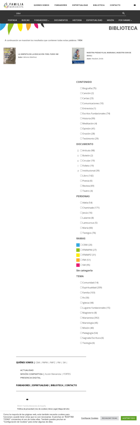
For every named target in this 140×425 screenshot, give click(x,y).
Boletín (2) (87, 155)
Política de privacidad (25, 409)
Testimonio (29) (90, 138)
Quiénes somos (24, 362)
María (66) (87, 227)
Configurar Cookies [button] (89, 418)
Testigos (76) (89, 232)
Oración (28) (88, 133)
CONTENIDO (84, 82)
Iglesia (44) (88, 302)
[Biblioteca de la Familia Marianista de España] (13, 5)
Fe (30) (85, 297)
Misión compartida (31, 374)
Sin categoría (84, 270)
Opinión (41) (88, 128)
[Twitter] (130, 5)
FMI (58, 362)
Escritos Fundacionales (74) (96, 113)
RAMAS (80, 238)
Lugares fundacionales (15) (96, 307)
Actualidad (26, 370)
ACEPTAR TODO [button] (128, 418)
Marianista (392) (90, 317)
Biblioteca (57, 385)
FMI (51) (86, 259)
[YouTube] (134, 5)
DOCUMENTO (84, 144)
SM (64, 362)
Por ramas (124, 20)
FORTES (67, 374)
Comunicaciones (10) (92, 103)
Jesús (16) (87, 212)
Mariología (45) (90, 322)
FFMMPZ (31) (89, 254)
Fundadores (40, 20)
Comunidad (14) (90, 282)
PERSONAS (83, 196)
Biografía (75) (89, 88)
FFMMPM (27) (89, 249)
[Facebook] (126, 5)
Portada (12, 20)
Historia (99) (88, 118)
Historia (77, 20)
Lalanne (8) (88, 217)
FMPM (45, 362)
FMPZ (52, 362)
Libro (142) (88, 175)
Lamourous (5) (89, 222)
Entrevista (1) (89, 108)
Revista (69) (88, 185)
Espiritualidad (94, 20)
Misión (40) (88, 327)
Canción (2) (88, 93)
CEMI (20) (87, 244)
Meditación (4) (89, 123)
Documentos (61, 20)
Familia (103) (88, 292)
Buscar (26, 20)
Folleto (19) (88, 165)
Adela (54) (87, 202)
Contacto (71, 385)
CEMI (37, 362)
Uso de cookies (41, 409)
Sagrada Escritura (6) (93, 337)
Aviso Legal (52, 409)
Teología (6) (88, 342)
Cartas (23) (88, 98)
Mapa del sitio (64, 409)
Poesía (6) (87, 180)
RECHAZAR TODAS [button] (109, 418)
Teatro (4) (87, 190)
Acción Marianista (53, 374)
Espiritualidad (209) (92, 287)
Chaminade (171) (91, 207)
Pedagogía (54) (90, 332)
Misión (110, 20)
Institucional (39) (91, 170)
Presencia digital (30, 377)
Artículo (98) (88, 150)
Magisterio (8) (89, 312)
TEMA (80, 276)
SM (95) (86, 264)
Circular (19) (88, 160)
